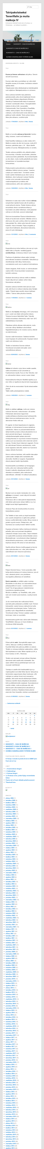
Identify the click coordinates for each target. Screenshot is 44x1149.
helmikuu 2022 (10, 920)
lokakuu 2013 (10, 1146)
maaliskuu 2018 (11, 1026)
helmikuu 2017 (10, 1055)
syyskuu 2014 (10, 1121)
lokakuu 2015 (10, 1092)
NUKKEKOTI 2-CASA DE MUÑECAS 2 (17, 48)
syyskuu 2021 (10, 931)
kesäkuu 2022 (10, 911)
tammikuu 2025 (11, 841)
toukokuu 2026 (10, 805)
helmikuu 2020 (10, 974)
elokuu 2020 (10, 961)
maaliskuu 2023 (11, 891)
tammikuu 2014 (11, 1139)
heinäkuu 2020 (10, 963)
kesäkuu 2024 (10, 857)
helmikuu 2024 (10, 866)
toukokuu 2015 (10, 1103)
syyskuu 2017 (10, 1040)
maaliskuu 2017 (11, 1053)
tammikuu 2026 (11, 814)
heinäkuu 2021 (10, 936)
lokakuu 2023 (10, 875)
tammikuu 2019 (11, 1003)
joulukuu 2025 (10, 816)
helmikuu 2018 (10, 1028)
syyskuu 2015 (10, 1094)
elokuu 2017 (10, 1042)
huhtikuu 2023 (10, 888)
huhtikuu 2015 (10, 1105)
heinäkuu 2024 (10, 854)
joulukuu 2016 (10, 1060)
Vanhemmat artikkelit (13, 703)
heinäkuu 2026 (10, 800)
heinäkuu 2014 (10, 1125)
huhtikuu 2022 (10, 915)
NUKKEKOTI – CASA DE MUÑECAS (24, 44)
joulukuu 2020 (10, 952)
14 (26, 720)
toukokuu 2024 (10, 859)
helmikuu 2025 (10, 839)
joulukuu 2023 (10, 870)
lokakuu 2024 (10, 848)
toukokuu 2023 (10, 886)
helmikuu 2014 (10, 1137)
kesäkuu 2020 (10, 965)
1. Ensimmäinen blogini (14, 769)
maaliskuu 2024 (11, 863)
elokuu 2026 (10, 798)
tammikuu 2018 (11, 1031)
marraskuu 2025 (11, 818)
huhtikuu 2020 (10, 970)
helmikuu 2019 (10, 1001)
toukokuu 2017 (10, 1049)
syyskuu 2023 (10, 877)
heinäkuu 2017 (10, 1044)
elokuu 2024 (10, 852)
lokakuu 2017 (10, 1037)
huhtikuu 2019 (10, 997)
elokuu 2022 (10, 906)
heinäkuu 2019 (10, 990)
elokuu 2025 (10, 825)
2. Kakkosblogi (10, 771)
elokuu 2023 (10, 879)
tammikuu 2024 (11, 868)
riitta (26, 121)
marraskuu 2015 (11, 1089)
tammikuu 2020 (11, 976)
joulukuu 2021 (10, 924)
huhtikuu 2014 (10, 1132)
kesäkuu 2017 (10, 1046)
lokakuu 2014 (10, 1119)
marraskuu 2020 (11, 954)
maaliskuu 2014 (11, 1134)
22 (30, 722)
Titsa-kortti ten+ (11, 782)
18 (13, 722)
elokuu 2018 (10, 1015)
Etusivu (8, 44)
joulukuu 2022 (10, 897)
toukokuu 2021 (10, 940)
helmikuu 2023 (10, 893)
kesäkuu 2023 (10, 884)
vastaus (29, 298)
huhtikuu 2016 (10, 1078)
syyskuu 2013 (10, 1148)
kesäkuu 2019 (10, 992)
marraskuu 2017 (11, 1035)
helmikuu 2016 (10, 1082)
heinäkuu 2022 (10, 909)
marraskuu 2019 (11, 981)
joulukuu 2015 (10, 1087)
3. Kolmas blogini (11, 773)
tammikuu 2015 (11, 1112)
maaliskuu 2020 (11, 972)
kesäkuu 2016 (10, 1073)
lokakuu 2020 (10, 956)
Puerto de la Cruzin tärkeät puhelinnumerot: (20, 780)
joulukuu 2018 (10, 1006)
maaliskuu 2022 (11, 918)
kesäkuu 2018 (10, 1019)
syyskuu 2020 (10, 958)
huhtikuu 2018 (10, 1024)
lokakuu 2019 (10, 983)
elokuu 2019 (10, 988)
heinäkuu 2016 (10, 1071)
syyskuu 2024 (10, 850)
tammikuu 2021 (11, 949)
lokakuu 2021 (10, 929)
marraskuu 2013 (11, 1143)
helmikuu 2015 (10, 1110)
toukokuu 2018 (10, 1022)
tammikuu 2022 (11, 922)
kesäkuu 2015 (10, 1101)
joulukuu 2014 (10, 1114)
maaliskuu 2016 (11, 1080)
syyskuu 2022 (10, 904)
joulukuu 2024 (10, 843)
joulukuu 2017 (10, 1033)
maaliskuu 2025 (11, 836)
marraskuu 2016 (11, 1062)
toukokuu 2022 (10, 913)
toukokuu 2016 (10, 1076)
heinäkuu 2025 (10, 827)
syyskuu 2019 (10, 985)
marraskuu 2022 (11, 900)
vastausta (32, 234)
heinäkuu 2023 (10, 882)
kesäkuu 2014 (10, 1128)
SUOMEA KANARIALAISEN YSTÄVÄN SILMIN (19, 57)
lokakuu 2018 (10, 1010)
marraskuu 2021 (11, 927)
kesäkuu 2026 (10, 803)
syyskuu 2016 (10, 1067)
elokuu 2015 (10, 1096)
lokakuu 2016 (10, 1064)
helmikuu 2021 (10, 947)
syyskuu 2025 (10, 823)
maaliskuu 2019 (11, 999)
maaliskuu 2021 (11, 945)
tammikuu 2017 (11, 1058)
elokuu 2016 (10, 1069)
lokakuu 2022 (10, 902)
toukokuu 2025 (10, 832)
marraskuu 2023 (11, 873)
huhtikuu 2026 (10, 807)
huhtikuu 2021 (10, 943)
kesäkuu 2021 (10, 938)
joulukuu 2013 (10, 1141)
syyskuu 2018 (10, 1012)
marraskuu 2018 (11, 1008)
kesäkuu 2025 (10, 830)
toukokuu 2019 (10, 994)
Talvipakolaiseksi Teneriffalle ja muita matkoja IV (17, 16)
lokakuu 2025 (10, 821)
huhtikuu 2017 (10, 1051)
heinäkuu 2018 (10, 1017)
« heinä (12, 728)
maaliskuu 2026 (11, 809)
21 (26, 722)
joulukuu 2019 (10, 979)
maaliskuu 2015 (11, 1107)
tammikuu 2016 (11, 1085)
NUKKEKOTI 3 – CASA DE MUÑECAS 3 (17, 52)
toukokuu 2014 (10, 1130)
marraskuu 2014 (11, 1116)
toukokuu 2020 (10, 967)
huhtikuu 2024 (10, 861)
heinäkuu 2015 (10, 1098)
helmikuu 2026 (10, 811)
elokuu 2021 (10, 933)
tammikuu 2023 (11, 895)
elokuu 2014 (10, 1123)
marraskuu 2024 (11, 845)
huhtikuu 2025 (10, 834)
